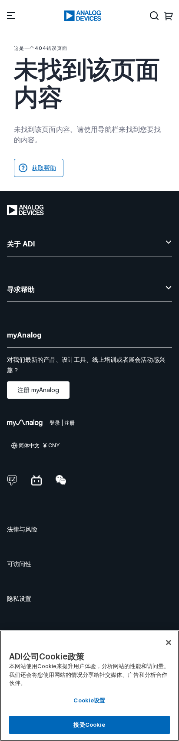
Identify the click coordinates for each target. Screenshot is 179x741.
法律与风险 (22, 529)
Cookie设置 (89, 700)
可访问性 (19, 563)
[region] (89, 685)
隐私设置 (19, 598)
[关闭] (168, 642)
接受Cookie (89, 724)
